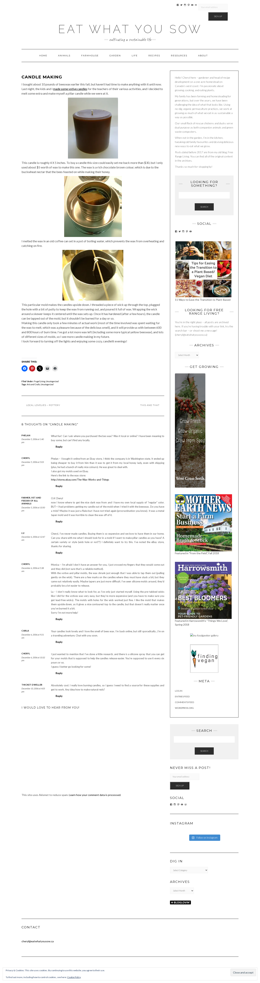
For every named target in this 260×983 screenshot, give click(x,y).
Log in (178, 690)
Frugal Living (39, 381)
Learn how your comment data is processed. (95, 794)
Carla (25, 630)
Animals (64, 55)
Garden (115, 55)
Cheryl (26, 458)
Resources (179, 55)
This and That (150, 405)
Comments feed (184, 702)
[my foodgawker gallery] (204, 635)
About (203, 55)
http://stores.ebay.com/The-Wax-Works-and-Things (80, 479)
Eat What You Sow (130, 29)
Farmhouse (90, 55)
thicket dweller (32, 684)
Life (135, 55)
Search (204, 207)
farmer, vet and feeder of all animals (31, 500)
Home (43, 55)
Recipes (154, 55)
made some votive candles (70, 89)
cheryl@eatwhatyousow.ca (38, 941)
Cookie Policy (74, 977)
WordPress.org (184, 707)
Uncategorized (52, 381)
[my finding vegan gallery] (204, 658)
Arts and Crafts (33, 384)
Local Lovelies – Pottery (43, 405)
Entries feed (182, 696)
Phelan (26, 435)
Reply (59, 446)
